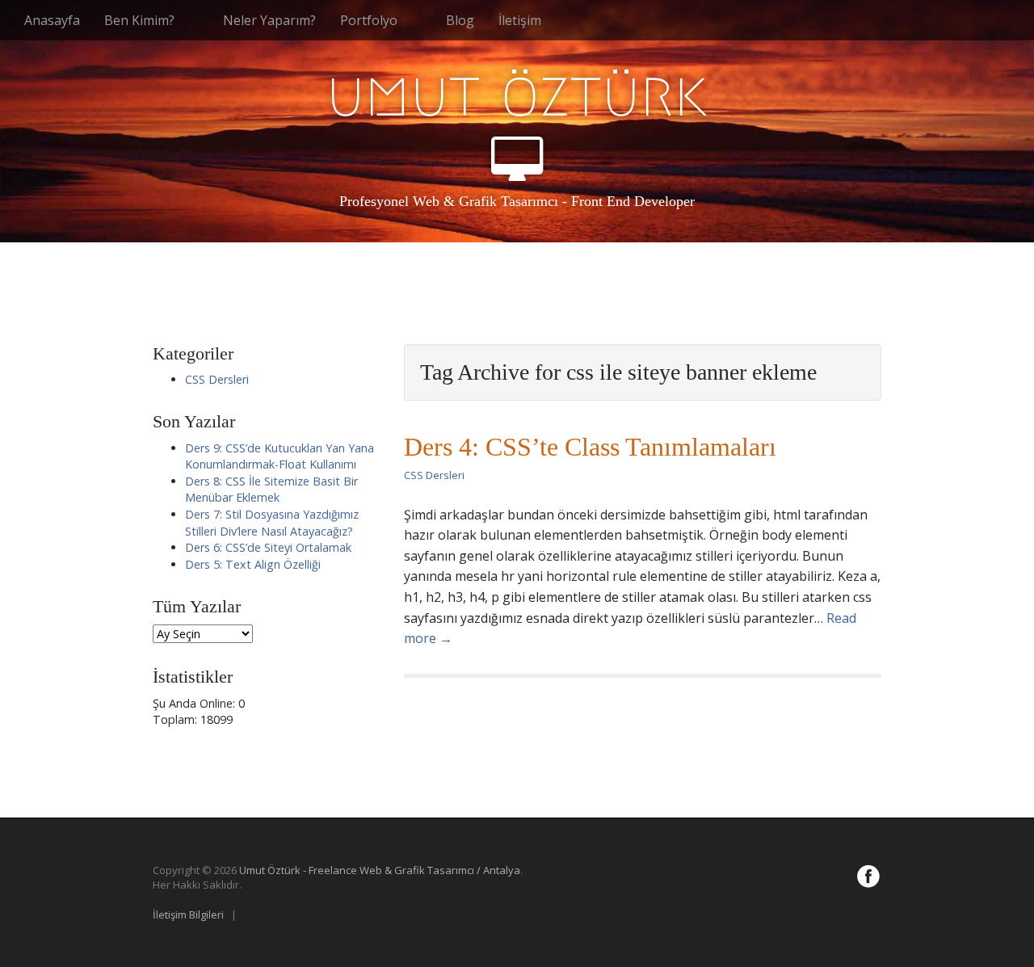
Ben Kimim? (139, 20)
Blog (460, 20)
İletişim (519, 20)
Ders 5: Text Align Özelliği (253, 564)
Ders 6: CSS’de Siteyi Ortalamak (268, 547)
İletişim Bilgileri (188, 914)
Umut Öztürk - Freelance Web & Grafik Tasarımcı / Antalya (379, 870)
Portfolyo (368, 20)
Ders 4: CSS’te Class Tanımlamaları (590, 446)
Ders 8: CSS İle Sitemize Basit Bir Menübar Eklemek (271, 489)
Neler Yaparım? (269, 20)
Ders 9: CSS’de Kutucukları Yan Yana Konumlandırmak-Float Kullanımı (279, 456)
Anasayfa (52, 20)
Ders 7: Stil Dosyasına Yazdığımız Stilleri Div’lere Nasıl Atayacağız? (272, 523)
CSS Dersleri (434, 475)
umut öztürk (517, 93)
